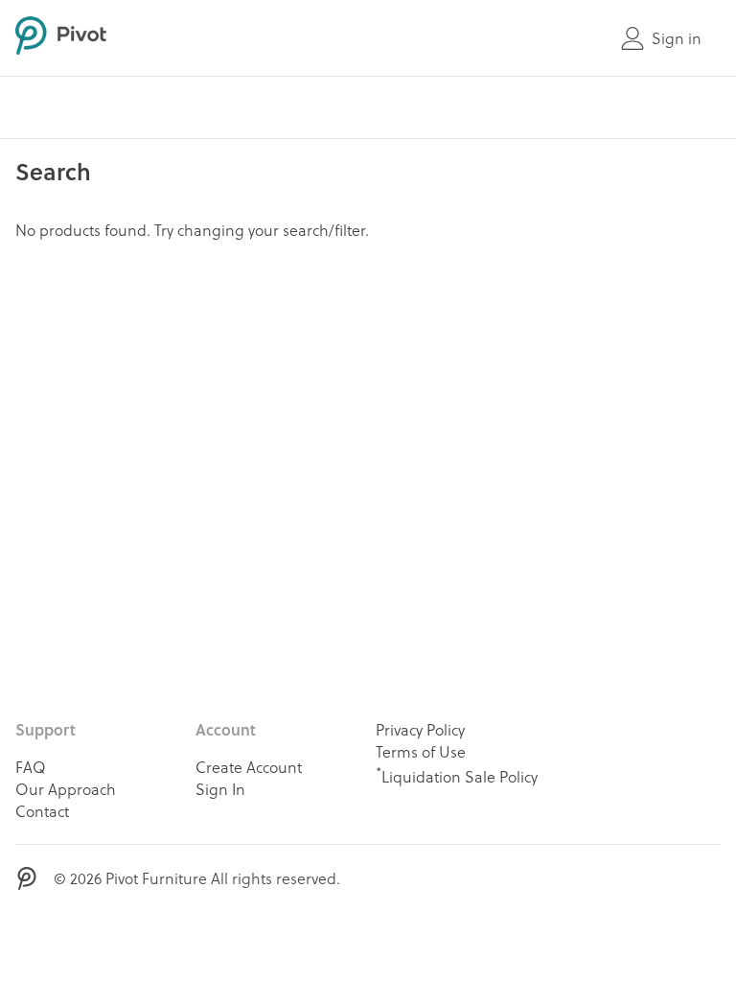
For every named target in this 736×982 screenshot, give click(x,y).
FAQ (30, 767)
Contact (42, 811)
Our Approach (65, 789)
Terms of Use (421, 751)
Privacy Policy (420, 729)
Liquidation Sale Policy (457, 774)
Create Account (249, 767)
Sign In (220, 789)
